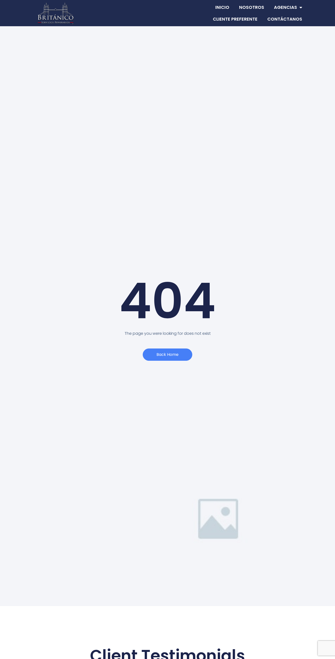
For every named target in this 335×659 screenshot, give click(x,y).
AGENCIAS (285, 7)
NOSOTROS (251, 7)
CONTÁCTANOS (284, 19)
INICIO (222, 7)
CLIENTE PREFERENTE (235, 19)
